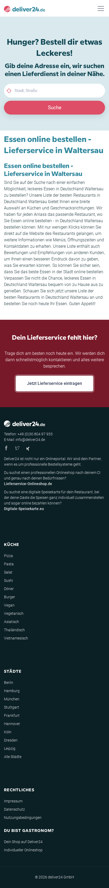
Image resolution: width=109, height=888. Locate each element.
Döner (9, 589)
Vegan (9, 605)
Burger (9, 597)
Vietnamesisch (16, 638)
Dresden (10, 740)
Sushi (8, 580)
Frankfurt (12, 715)
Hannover (12, 724)
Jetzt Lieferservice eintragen (54, 383)
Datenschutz (14, 809)
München (11, 699)
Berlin (8, 682)
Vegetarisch (14, 613)
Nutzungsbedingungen (23, 817)
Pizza (8, 556)
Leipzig (9, 748)
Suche (54, 107)
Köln (7, 732)
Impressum (13, 801)
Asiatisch (11, 622)
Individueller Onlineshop (23, 850)
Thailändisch (14, 630)
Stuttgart (11, 707)
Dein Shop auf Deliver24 (23, 842)
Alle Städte (12, 757)
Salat (8, 572)
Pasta (9, 564)
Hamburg (12, 691)
